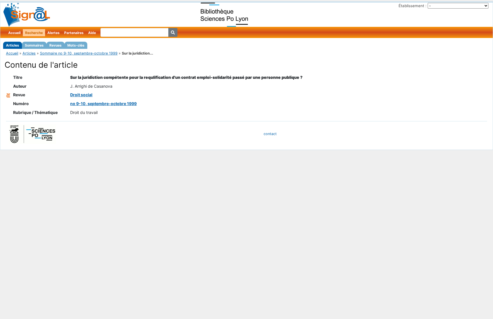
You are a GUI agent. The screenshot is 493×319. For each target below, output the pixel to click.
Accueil (14, 33)
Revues (55, 45)
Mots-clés (75, 45)
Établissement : (413, 5)
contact (270, 134)
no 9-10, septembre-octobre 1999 (103, 103)
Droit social (81, 94)
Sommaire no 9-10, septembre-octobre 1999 (79, 53)
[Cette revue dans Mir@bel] (8, 94)
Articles (12, 45)
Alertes (53, 33)
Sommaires (34, 45)
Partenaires (74, 33)
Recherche (34, 33)
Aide (92, 33)
